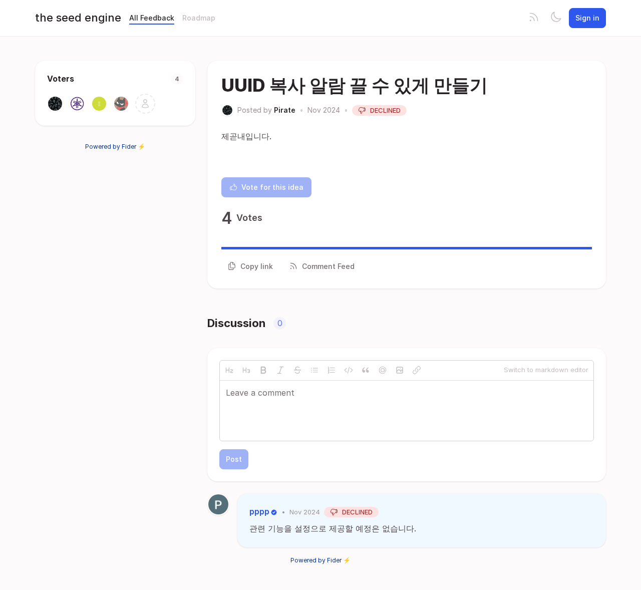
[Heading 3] (246, 370)
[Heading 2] (229, 370)
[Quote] (365, 370)
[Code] (348, 370)
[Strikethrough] (297, 370)
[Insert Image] (399, 370)
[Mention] (382, 370)
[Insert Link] (416, 370)
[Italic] (280, 370)
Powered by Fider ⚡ (115, 146)
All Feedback (151, 18)
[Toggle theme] (556, 18)
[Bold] (263, 370)
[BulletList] (314, 370)
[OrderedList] (331, 370)
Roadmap (198, 18)
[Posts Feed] (534, 18)
